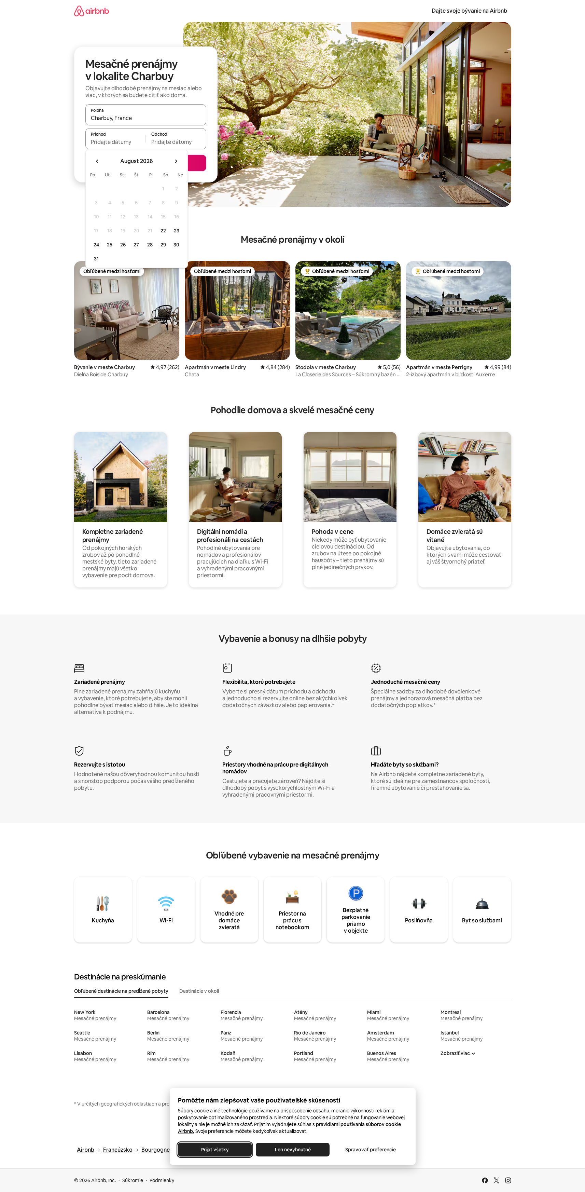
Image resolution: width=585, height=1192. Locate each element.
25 (109, 245)
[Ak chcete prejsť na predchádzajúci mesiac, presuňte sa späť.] (97, 161)
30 (176, 245)
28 (150, 245)
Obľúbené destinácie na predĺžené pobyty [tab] (121, 991)
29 (163, 245)
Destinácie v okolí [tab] (199, 991)
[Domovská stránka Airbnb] (91, 11)
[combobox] (146, 118)
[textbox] (115, 142)
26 (123, 245)
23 (176, 231)
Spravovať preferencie (370, 1150)
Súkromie (132, 1180)
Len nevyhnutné (292, 1150)
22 (163, 231)
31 (96, 259)
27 (136, 245)
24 (96, 245)
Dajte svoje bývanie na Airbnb (469, 10)
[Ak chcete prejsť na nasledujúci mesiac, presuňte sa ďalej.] (176, 161)
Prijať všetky (214, 1150)
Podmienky (162, 1180)
